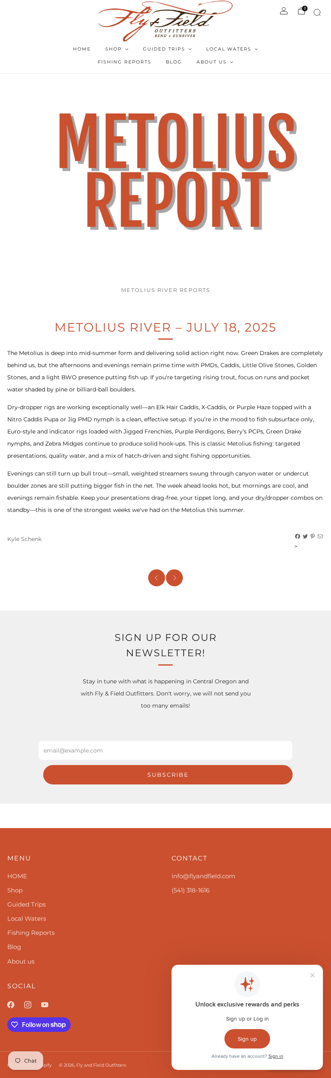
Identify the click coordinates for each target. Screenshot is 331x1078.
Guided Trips (164, 49)
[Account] (284, 11)
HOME (82, 49)
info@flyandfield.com (203, 876)
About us (212, 62)
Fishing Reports (124, 62)
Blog (174, 62)
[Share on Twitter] (305, 536)
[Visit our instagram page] (32, 1004)
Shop (113, 49)
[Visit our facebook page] (15, 1004)
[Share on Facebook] (298, 536)
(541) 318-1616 (190, 890)
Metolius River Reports (165, 290)
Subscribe (168, 774)
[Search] (316, 14)
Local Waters (228, 49)
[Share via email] (320, 536)
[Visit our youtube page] (49, 1004)
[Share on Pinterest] (312, 536)
